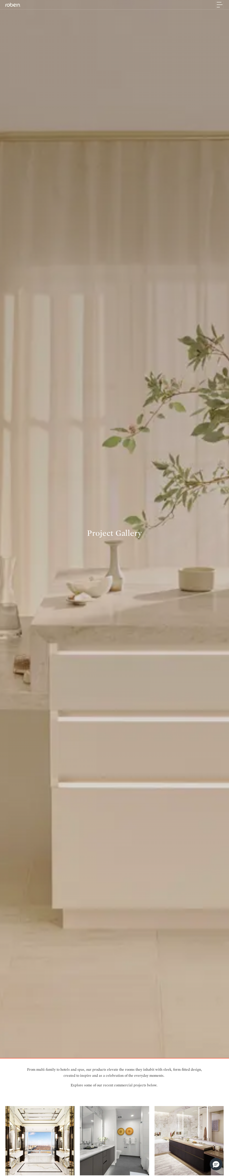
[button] (216, 1164)
